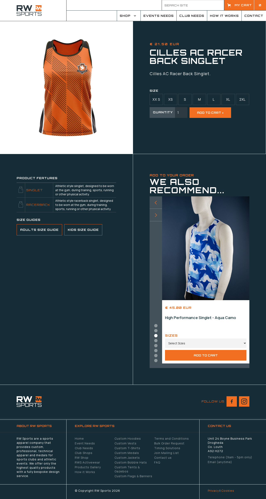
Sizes (171, 335)
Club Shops (83, 453)
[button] (245, 5)
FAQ (157, 462)
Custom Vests (126, 443)
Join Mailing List (166, 453)
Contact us (163, 458)
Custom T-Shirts (127, 448)
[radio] (156, 99)
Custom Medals (127, 453)
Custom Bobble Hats (131, 462)
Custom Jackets (127, 458)
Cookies (227, 491)
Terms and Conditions (171, 438)
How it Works (85, 472)
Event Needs (85, 443)
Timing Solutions (167, 448)
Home (79, 438)
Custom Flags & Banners (133, 476)
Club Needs (84, 448)
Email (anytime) (220, 462)
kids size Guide (83, 229)
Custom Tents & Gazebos (127, 469)
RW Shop (82, 458)
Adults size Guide (39, 229)
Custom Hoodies (128, 438)
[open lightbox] (66, 87)
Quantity (163, 112)
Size (154, 90)
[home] (33, 10)
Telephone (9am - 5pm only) (230, 457)
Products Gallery (88, 467)
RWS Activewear (87, 462)
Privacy (213, 491)
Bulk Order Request (169, 443)
